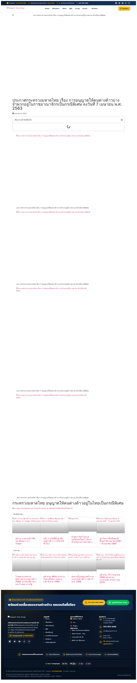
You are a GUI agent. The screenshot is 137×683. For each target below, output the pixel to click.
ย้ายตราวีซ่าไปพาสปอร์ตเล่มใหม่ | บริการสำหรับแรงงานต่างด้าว (82, 539)
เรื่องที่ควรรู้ (49, 632)
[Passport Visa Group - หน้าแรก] (15, 8)
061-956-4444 (109, 626)
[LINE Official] (119, 3)
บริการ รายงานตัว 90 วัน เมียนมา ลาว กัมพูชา (25, 541)
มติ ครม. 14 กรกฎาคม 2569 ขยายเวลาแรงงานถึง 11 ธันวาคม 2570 (110, 579)
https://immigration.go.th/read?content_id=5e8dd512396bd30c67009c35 (44, 508)
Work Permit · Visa (78, 634)
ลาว (74, 622)
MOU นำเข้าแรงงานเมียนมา (81, 630)
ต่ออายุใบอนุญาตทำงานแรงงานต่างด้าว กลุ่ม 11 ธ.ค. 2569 (83, 579)
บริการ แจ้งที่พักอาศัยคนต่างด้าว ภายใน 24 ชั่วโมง (53, 541)
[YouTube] (122, 3)
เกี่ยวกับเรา (55, 8)
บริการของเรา (49, 626)
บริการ (64, 8)
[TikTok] (125, 3)
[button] (122, 120)
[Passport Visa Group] (19, 618)
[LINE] (15, 642)
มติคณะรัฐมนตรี (50, 642)
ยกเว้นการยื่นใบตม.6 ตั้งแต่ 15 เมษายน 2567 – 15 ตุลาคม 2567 (110, 541)
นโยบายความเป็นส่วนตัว (124, 675)
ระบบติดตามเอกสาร (51, 636)
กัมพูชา (75, 626)
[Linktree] (129, 3)
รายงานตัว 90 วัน (77, 637)
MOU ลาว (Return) (78, 640)
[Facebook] (116, 3)
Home (47, 8)
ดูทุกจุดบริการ (108, 644)
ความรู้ (77, 8)
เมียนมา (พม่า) (77, 619)
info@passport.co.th (110, 631)
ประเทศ (84, 8)
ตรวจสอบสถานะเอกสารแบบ (42, 3)
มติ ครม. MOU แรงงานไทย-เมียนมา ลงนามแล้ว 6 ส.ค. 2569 (54, 579)
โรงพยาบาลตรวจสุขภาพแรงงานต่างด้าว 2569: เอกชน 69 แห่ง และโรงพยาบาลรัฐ (26, 580)
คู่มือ (70, 8)
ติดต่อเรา (94, 8)
